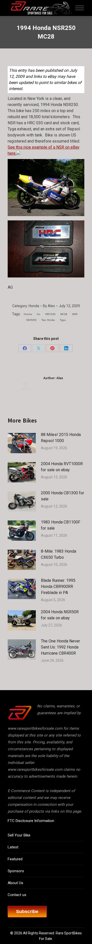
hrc (39, 314)
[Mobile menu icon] (79, 7)
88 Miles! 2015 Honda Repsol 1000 (61, 437)
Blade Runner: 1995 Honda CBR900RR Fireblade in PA (58, 586)
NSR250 (31, 320)
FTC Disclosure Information (31, 820)
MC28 (63, 314)
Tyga (63, 320)
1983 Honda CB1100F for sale (60, 525)
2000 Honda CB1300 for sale (62, 496)
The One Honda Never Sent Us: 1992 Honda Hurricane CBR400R (60, 647)
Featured (15, 859)
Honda (34, 306)
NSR (75, 314)
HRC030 (50, 314)
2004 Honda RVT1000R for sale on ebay (62, 466)
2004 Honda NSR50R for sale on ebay (60, 614)
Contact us (17, 895)
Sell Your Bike (19, 835)
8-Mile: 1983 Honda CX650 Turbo (58, 554)
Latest (13, 847)
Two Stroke (48, 320)
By (49, 306)
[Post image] (22, 443)
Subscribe (27, 911)
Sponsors (16, 871)
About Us (15, 883)
